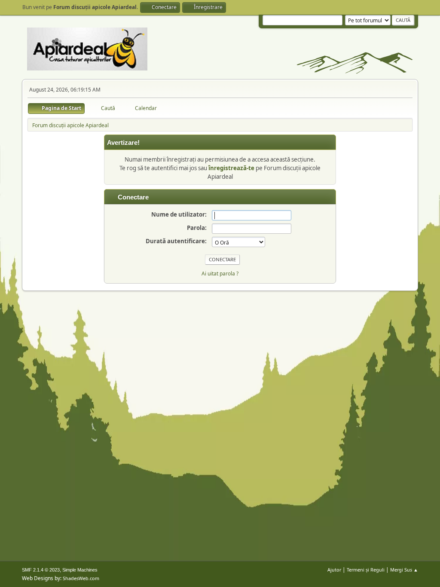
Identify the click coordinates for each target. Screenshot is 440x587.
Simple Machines (80, 569)
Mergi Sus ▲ (404, 569)
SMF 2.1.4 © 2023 (41, 569)
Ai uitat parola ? (220, 273)
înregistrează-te (231, 168)
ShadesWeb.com (81, 578)
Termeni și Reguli (366, 569)
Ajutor (334, 569)
